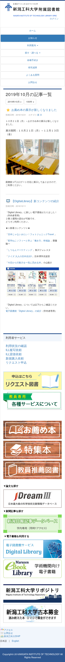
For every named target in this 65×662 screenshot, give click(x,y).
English (15, 640)
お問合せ (8, 633)
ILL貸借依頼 (14, 354)
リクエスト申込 (16, 362)
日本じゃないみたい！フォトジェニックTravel (31, 234)
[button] (33, 52)
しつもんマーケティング (20, 249)
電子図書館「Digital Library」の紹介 (23, 310)
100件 (29, 101)
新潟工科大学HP (12, 636)
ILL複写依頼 (14, 350)
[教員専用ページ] (32, 400)
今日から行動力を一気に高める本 (24, 262)
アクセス (8, 629)
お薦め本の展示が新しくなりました (34, 110)
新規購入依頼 (15, 358)
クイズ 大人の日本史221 (20, 256)
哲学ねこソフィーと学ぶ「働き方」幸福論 (29, 240)
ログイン (54, 18)
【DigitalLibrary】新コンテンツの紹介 (35, 201)
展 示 (39, 114)
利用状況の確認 (16, 346)
